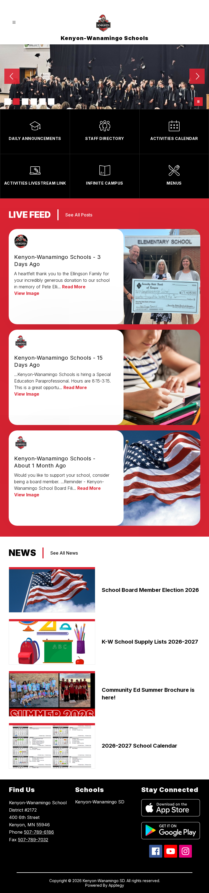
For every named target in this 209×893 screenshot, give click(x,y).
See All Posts (78, 215)
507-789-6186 (39, 832)
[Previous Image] (12, 77)
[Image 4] (33, 101)
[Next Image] (197, 77)
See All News (64, 553)
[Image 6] (51, 101)
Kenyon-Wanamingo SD (99, 802)
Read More (73, 286)
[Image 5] (42, 101)
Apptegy (116, 885)
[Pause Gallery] (198, 101)
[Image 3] (25, 101)
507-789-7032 (33, 839)
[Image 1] (7, 101)
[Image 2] (16, 101)
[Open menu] (14, 22)
